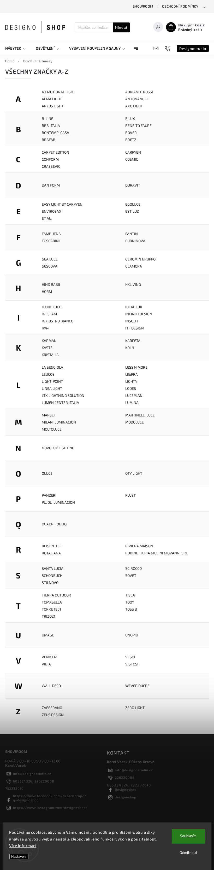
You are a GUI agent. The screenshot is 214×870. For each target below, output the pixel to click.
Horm (47, 291)
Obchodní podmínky (180, 6)
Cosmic (131, 159)
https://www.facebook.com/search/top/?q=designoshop (49, 798)
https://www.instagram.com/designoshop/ (50, 807)
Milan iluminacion (59, 422)
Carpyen (133, 152)
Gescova (49, 266)
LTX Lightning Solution (63, 395)
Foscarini (51, 241)
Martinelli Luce (140, 415)
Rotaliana (51, 553)
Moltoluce (52, 429)
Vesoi (130, 657)
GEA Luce (50, 259)
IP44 (46, 328)
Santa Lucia (52, 568)
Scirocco (133, 568)
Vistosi (131, 664)
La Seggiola (52, 367)
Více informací (22, 845)
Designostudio (192, 48)
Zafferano (52, 707)
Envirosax (51, 211)
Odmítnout (188, 853)
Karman (49, 340)
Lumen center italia (60, 402)
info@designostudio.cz (32, 774)
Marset (49, 415)
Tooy (129, 602)
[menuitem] (18, 48)
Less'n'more (136, 367)
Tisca (130, 595)
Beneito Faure (138, 125)
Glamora (133, 266)
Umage (48, 635)
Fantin (131, 233)
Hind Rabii (51, 284)
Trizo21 (48, 616)
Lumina (132, 402)
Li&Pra (131, 374)
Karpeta (132, 340)
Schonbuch (52, 575)
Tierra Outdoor (56, 595)
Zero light (135, 707)
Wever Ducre (137, 685)
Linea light (52, 388)
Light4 (131, 381)
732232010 (14, 788)
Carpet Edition (55, 152)
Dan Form (51, 185)
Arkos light (52, 106)
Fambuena (51, 233)
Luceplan (133, 395)
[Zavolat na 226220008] (168, 48)
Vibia (46, 664)
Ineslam (49, 314)
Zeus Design (53, 714)
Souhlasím (188, 836)
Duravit (132, 185)
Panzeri (49, 495)
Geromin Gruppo (140, 259)
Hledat (121, 27)
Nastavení (19, 857)
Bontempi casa (55, 132)
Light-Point (52, 381)
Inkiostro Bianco (57, 321)
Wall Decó (51, 685)
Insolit (131, 321)
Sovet (130, 575)
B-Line (47, 118)
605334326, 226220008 (33, 781)
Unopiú (131, 635)
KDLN (129, 347)
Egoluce (132, 204)
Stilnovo (50, 582)
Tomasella (52, 602)
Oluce (47, 473)
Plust (130, 495)
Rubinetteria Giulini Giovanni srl (156, 553)
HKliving (133, 284)
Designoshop (125, 789)
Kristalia (50, 354)
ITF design (134, 328)
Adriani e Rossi (139, 92)
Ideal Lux (133, 307)
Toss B (131, 609)
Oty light (133, 473)
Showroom (143, 6)
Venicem (49, 657)
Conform (50, 159)
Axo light (134, 106)
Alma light (52, 99)
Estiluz (132, 211)
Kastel (48, 347)
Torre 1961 (51, 609)
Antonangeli (137, 99)
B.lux (130, 118)
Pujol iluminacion (58, 502)
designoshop (125, 797)
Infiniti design (138, 314)
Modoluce (134, 422)
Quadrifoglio (54, 524)
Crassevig (51, 166)
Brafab (48, 139)
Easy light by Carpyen (62, 204)
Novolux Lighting (58, 448)
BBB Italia (51, 125)
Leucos (48, 374)
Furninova (135, 241)
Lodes (130, 388)
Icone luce (51, 307)
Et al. (47, 218)
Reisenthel (52, 546)
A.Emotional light (58, 92)
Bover (131, 132)
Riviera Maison (139, 546)
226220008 (125, 777)
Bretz (130, 139)
